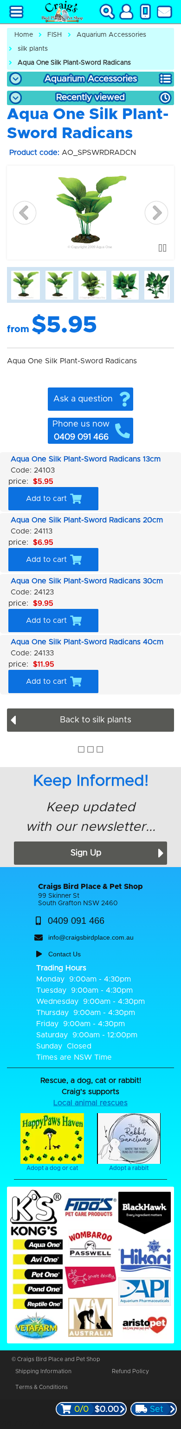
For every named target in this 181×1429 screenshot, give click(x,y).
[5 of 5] (157, 285)
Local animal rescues (90, 1103)
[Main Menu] (16, 12)
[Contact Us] (164, 12)
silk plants (33, 49)
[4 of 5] (125, 285)
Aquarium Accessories (111, 35)
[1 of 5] (25, 285)
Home (23, 35)
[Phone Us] (145, 12)
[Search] (107, 12)
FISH (54, 35)
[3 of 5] (92, 285)
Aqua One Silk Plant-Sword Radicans (74, 63)
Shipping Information (43, 1371)
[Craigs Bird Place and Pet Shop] (62, 11)
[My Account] (126, 12)
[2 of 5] (60, 285)
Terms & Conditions (41, 1387)
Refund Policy (130, 1371)
